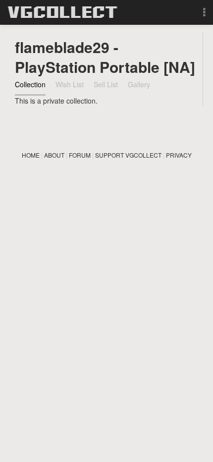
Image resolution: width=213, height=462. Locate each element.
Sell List (106, 84)
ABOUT (54, 155)
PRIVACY (179, 155)
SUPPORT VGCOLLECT (128, 155)
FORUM (80, 155)
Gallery (139, 84)
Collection (30, 84)
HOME (31, 155)
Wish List (69, 84)
